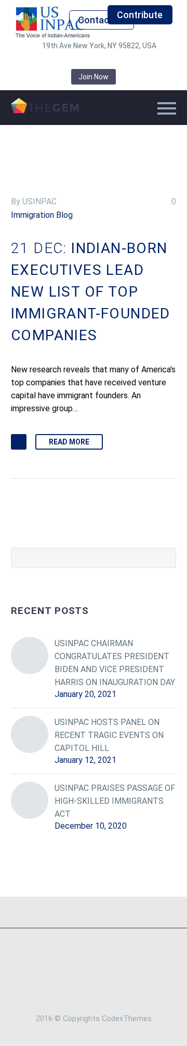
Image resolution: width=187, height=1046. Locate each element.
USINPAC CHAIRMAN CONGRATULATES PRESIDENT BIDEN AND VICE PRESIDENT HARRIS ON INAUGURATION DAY (115, 662)
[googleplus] (124, 61)
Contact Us (102, 20)
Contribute (140, 14)
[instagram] (93, 61)
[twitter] (78, 61)
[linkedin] (62, 61)
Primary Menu (166, 108)
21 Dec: (90, 292)
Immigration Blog (42, 215)
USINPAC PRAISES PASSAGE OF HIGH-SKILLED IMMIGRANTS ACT (115, 801)
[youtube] (140, 61)
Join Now (93, 77)
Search (165, 557)
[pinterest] (109, 61)
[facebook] (47, 61)
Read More (69, 442)
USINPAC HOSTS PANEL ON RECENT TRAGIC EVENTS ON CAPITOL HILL (109, 735)
